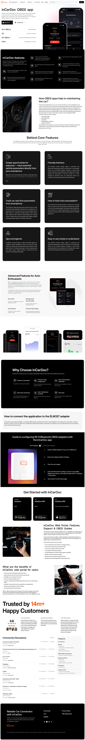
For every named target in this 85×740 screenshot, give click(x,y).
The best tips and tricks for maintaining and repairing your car (19, 649)
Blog (42, 2)
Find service (37, 2)
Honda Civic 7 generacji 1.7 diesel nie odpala (15, 686)
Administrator (11, 645)
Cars (45, 714)
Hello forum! (61, 646)
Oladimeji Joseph (7, 693)
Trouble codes (62, 661)
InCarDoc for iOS (62, 669)
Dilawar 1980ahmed (12, 667)
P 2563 (4, 671)
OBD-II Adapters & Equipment (65, 653)
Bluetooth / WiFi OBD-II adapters (65, 655)
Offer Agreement (67, 714)
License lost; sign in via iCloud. (11, 641)
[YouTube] (47, 722)
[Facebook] (44, 722)
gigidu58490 (10, 660)
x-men (9, 690)
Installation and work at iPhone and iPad (67, 673)
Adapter (46, 2)
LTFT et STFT (6, 656)
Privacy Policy (66, 711)
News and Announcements (64, 650)
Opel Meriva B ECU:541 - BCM (11, 679)
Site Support (61, 665)
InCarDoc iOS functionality (64, 671)
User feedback (62, 649)
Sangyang (5, 664)
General (60, 644)
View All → (52, 637)
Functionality (61, 659)
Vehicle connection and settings (65, 662)
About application (13, 2)
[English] (76, 2)
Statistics (30, 2)
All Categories (61, 641)
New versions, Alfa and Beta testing (66, 647)
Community (22, 2)
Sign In (81, 2)
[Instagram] (49, 722)
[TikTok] (51, 722)
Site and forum (62, 667)
